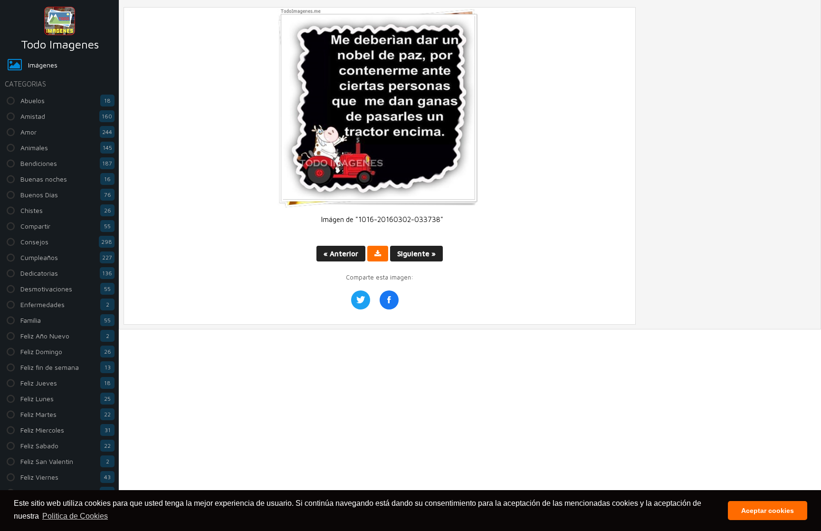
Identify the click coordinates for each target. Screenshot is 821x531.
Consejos (66, 242)
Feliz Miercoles (65, 430)
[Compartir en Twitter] (360, 299)
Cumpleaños (66, 257)
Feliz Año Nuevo (64, 336)
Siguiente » (416, 254)
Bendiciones (66, 163)
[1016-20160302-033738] (379, 206)
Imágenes (42, 65)
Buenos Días (65, 195)
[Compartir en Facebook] (389, 299)
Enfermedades (64, 304)
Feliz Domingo (65, 352)
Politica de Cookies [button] (75, 516)
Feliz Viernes (65, 477)
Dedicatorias (66, 273)
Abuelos (65, 101)
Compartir (65, 226)
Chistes (65, 210)
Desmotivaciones (65, 289)
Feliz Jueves (65, 383)
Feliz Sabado (65, 446)
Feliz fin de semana (65, 367)
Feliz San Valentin (64, 461)
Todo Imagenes (60, 44)
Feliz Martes (65, 414)
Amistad (66, 116)
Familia (65, 320)
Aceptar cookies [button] (767, 510)
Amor (66, 132)
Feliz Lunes (65, 399)
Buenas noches (65, 179)
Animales (66, 148)
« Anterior (341, 254)
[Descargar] (377, 253)
